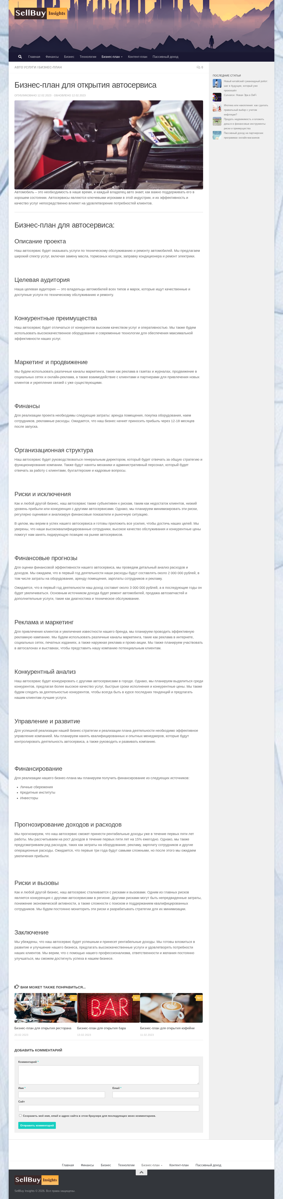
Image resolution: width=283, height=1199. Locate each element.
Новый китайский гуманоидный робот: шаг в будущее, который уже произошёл (246, 86)
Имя (21, 1088)
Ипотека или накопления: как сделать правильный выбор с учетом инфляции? (246, 110)
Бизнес (69, 56)
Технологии (88, 56)
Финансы (52, 56)
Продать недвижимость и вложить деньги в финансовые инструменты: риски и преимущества (245, 124)
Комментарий (28, 1061)
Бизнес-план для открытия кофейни (167, 1028)
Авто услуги (25, 67)
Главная (34, 56)
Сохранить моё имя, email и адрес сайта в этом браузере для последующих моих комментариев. (89, 1115)
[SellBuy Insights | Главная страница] (40, 13)
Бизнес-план (111, 56)
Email (116, 1088)
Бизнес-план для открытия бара (101, 1028)
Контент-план (137, 56)
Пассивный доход (165, 56)
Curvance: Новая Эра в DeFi (240, 95)
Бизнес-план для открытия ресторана (42, 1028)
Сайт (21, 1101)
